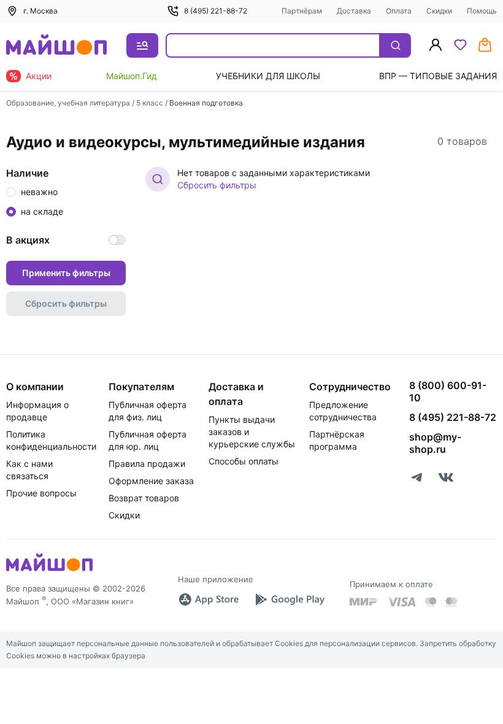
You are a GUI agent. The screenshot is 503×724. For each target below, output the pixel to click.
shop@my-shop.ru (435, 443)
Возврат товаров (144, 498)
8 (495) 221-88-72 (215, 10)
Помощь (482, 10)
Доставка (354, 10)
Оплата (399, 10)
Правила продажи (147, 463)
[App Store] (208, 599)
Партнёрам (302, 10)
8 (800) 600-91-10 (447, 391)
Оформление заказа (151, 481)
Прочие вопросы (41, 493)
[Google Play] (289, 599)
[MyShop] (49, 570)
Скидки (439, 10)
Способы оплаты (243, 461)
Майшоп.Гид (131, 76)
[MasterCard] (430, 602)
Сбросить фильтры (216, 185)
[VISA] (401, 602)
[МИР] (364, 602)
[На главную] (56, 45)
